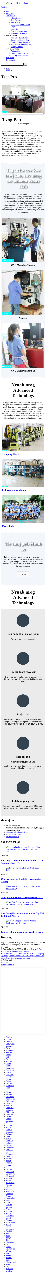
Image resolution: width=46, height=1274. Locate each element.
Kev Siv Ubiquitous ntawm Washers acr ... (22, 932)
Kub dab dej (15, 22)
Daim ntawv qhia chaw (20, 951)
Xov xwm (10, 58)
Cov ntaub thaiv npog (19, 31)
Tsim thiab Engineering (20, 40)
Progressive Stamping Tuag (21, 44)
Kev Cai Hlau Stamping (20, 38)
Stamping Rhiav (10, 454)
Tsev (8, 11)
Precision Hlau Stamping (20, 42)
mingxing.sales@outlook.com (17, 832)
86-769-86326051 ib (14, 834)
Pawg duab (8, 526)
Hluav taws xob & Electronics (22, 53)
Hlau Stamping (16, 18)
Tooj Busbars (16, 20)
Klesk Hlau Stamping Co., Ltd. (18, 958)
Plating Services (17, 47)
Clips (13, 27)
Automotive (15, 51)
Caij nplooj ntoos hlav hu (20, 25)
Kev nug (4, 947)
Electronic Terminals (19, 33)
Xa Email (4, 962)
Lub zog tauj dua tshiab (20, 55)
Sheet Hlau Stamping (9, 953)
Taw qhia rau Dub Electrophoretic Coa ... (22, 897)
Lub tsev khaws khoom (14, 490)
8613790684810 (12, 837)
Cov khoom (10, 16)
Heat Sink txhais (24, 953)
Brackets (14, 29)
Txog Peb (9, 13)
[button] (23, 574)
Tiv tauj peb (10, 60)
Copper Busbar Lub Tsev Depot (21, 956)
